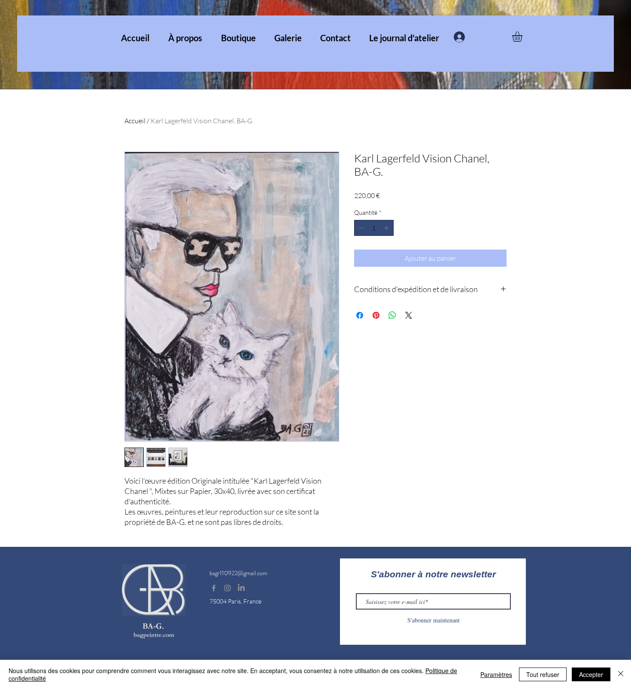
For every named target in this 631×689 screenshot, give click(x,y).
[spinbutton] (374, 227)
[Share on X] (408, 315)
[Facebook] (213, 588)
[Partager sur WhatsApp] (392, 315)
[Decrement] (360, 227)
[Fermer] (621, 674)
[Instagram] (227, 588)
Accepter (591, 674)
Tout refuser (542, 674)
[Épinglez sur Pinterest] (376, 315)
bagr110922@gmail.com (238, 573)
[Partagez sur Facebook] (360, 315)
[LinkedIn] (241, 588)
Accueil (135, 120)
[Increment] (387, 227)
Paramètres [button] (496, 674)
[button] (523, 36)
